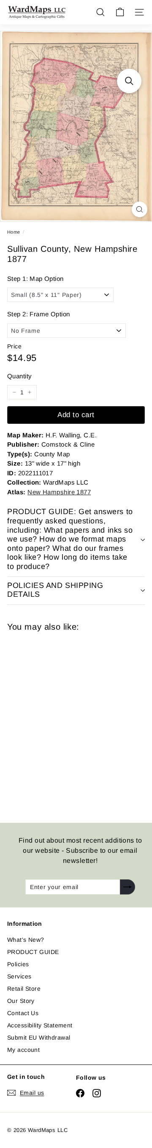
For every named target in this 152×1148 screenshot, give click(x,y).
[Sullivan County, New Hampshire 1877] (67, 722)
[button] (129, 81)
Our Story (21, 1000)
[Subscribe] (127, 887)
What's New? (25, 939)
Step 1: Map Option (35, 278)
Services (19, 976)
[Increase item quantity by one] (29, 392)
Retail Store (24, 988)
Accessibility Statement (40, 1025)
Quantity (19, 376)
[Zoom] (139, 209)
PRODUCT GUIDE (33, 952)
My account (23, 1049)
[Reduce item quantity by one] (14, 392)
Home (13, 231)
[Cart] (120, 12)
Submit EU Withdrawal (38, 1037)
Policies (18, 964)
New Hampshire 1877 (59, 492)
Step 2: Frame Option (38, 314)
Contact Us (22, 1013)
